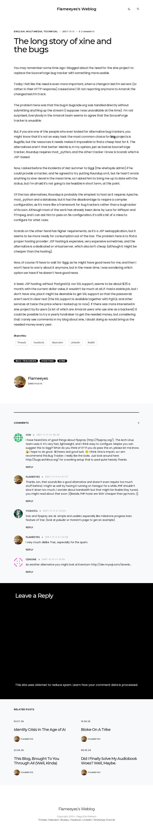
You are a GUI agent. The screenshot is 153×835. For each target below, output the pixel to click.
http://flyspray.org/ (100, 440)
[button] (129, 9)
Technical (50, 31)
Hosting (47, 360)
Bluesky (65, 819)
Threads (42, 819)
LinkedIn (87, 819)
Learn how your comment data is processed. (105, 685)
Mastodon (53, 819)
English (19, 31)
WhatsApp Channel (104, 819)
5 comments (87, 31)
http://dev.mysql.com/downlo (110, 564)
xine (62, 360)
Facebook (76, 819)
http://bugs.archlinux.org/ (42, 460)
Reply (29, 467)
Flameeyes (38, 378)
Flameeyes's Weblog (76, 9)
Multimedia (34, 31)
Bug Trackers (26, 360)
